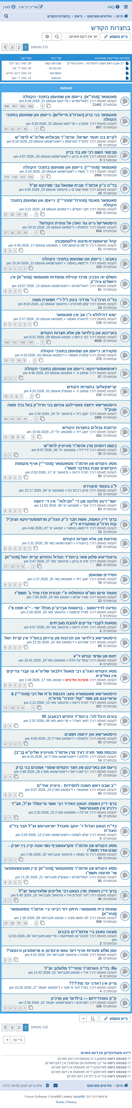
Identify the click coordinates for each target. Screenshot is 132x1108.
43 (12, 419)
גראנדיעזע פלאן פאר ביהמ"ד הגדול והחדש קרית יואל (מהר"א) (61, 557)
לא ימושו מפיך (78, 918)
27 (5, 233)
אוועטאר (82, 790)
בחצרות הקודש (110, 28)
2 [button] (19, 47)
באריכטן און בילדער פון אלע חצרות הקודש (79, 333)
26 (12, 233)
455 (30, 106)
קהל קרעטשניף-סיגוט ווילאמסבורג (86, 241)
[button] (5, 47)
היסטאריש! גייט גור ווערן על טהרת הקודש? (78, 223)
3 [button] (12, 47)
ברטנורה (82, 543)
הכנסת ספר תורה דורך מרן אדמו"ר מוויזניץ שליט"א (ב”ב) (65, 752)
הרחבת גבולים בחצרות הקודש (89, 427)
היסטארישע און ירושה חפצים (90, 734)
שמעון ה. (82, 373)
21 (5, 215)
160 (22, 342)
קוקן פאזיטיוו (79, 304)
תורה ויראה (80, 472)
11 (12, 360)
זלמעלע (82, 227)
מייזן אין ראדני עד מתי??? (93, 983)
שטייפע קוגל (53, 63)
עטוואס (56, 78)
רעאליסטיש (80, 101)
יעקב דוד (82, 414)
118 (14, 177)
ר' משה (83, 171)
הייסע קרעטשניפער (74, 245)
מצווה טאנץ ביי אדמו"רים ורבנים (87, 932)
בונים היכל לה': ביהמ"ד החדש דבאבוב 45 (79, 716)
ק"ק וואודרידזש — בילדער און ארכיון (84, 998)
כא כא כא (55, 68)
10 (18, 360)
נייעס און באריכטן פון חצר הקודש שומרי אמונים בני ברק (66, 767)
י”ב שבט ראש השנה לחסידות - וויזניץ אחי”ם (95, 63)
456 (22, 106)
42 (18, 419)
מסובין (83, 123)
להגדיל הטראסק (76, 141)
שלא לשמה (80, 835)
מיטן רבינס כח (78, 490)
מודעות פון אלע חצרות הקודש (90, 539)
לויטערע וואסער (77, 319)
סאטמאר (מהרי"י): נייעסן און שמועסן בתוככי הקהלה (70, 167)
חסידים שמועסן (103, 575)
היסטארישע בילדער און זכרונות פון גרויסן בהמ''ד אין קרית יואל (60, 638)
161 (14, 342)
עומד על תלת (78, 660)
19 (18, 215)
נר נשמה (82, 854)
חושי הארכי (80, 721)
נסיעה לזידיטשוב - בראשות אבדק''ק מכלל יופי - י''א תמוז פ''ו (62, 608)
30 (25, 129)
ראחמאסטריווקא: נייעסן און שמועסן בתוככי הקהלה (71, 368)
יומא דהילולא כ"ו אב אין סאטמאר (86, 314)
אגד (85, 505)
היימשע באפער (77, 263)
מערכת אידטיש (76, 680)
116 (30, 177)
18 (25, 215)
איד (85, 972)
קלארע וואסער (78, 355)
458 (6, 106)
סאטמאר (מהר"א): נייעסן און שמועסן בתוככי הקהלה (70, 96)
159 (30, 342)
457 (14, 106)
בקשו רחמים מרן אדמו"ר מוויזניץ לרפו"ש (80, 445)
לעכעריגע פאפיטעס (74, 936)
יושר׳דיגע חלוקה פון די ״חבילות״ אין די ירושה (75, 501)
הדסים (83, 756)
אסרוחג (83, 642)
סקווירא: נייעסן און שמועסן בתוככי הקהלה (79, 351)
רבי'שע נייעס (79, 771)
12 (5, 360)
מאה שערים (80, 189)
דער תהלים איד (77, 895)
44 (5, 419)
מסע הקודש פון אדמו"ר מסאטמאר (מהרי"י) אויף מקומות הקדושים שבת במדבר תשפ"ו (66, 465)
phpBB (80, 1096)
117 (22, 177)
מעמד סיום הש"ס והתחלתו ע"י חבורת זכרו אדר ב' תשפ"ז (66, 593)
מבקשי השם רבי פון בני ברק (91, 152)
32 (12, 129)
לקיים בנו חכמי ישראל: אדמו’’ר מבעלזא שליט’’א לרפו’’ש (66, 137)
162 (6, 342)
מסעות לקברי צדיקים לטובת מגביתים (83, 623)
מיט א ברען (80, 156)
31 (18, 129)
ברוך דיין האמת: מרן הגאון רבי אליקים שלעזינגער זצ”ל (68, 891)
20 (12, 215)
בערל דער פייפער (76, 987)
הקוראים (82, 1002)
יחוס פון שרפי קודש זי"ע (95, 656)
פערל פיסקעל (78, 612)
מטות (84, 955)
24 (25, 233)
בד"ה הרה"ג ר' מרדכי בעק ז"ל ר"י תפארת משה (74, 299)
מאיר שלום (80, 597)
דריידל (83, 450)
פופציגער (55, 73)
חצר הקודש (80, 209)
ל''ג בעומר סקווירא (100, 486)
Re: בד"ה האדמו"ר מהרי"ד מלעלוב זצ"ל (81, 968)
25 (18, 233)
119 (6, 177)
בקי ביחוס (81, 337)
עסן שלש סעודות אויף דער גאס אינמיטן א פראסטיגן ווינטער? (61, 950)
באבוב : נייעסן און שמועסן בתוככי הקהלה (79, 259)
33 (5, 129)
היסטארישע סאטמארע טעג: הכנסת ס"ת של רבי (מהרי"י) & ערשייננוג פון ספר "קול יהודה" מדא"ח (64, 696)
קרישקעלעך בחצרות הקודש (92, 387)
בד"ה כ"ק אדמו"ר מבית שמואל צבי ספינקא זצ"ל (73, 185)
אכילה (84, 812)
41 (25, 419)
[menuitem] (114, 7)
